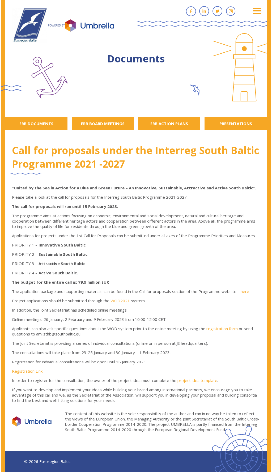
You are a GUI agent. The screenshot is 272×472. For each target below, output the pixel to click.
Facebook (191, 11)
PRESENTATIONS (235, 123)
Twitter (217, 11)
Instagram (231, 11)
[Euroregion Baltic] (63, 26)
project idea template (197, 380)
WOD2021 (120, 300)
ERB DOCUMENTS (36, 123)
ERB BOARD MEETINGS (103, 123)
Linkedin (204, 11)
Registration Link (27, 371)
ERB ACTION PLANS (169, 123)
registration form (222, 328)
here (245, 291)
